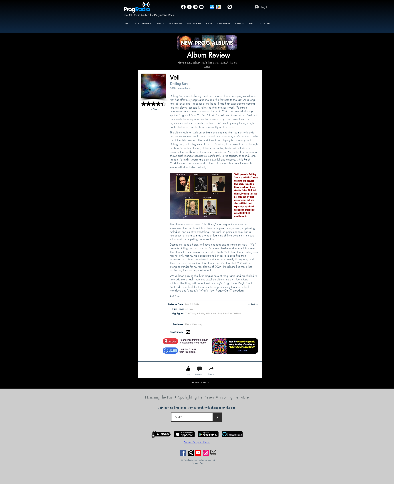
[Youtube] (198, 453)
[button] (229, 7)
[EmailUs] (213, 453)
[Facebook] (183, 7)
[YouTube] (201, 7)
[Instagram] (195, 7)
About (202, 462)
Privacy (194, 462)
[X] (189, 7)
